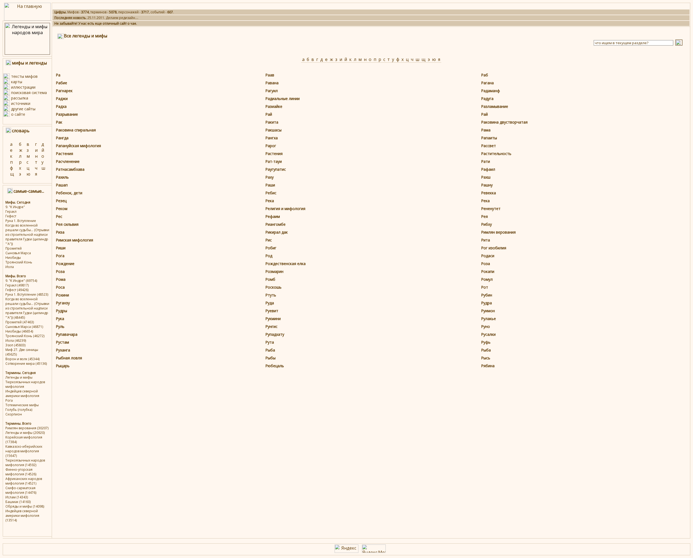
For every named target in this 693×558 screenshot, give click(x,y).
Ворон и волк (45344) (22, 359)
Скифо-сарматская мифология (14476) (20, 490)
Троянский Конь (18, 262)
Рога (9, 400)
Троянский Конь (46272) (24, 336)
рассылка (19, 98)
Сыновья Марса (18, 253)
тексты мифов (24, 76)
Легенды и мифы (18, 377)
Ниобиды (13, 257)
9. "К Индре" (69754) (21, 280)
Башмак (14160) (18, 501)
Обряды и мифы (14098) (24, 506)
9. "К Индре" (15, 207)
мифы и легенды (29, 63)
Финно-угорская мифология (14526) (20, 471)
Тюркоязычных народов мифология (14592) (25, 462)
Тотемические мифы (22, 405)
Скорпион (13, 414)
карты (16, 81)
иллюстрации (23, 87)
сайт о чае (128, 23)
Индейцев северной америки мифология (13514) (22, 515)
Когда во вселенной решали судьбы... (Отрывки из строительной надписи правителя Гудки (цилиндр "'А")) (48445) (27, 308)
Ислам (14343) (16, 497)
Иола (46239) (15, 340)
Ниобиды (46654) (19, 331)
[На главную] (27, 19)
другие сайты (23, 108)
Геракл (11, 211)
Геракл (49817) (17, 285)
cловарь (21, 131)
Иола (9, 267)
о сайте (18, 114)
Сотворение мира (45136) (26, 363)
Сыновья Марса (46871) (24, 326)
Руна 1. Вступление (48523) (26, 294)
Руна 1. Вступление (20, 220)
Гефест (10, 216)
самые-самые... (29, 191)
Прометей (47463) (19, 322)
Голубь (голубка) (18, 409)
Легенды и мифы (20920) (25, 432)
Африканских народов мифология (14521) (23, 481)
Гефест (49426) (16, 290)
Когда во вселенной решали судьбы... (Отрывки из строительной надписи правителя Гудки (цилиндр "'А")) (27, 234)
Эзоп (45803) (15, 345)
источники (20, 103)
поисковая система (29, 92)
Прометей (13, 248)
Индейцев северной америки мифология (22, 393)
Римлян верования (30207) (26, 428)
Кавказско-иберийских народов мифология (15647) (23, 451)
